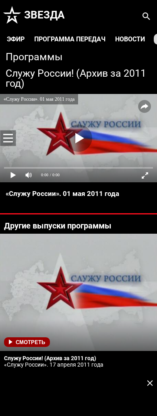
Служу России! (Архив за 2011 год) (76, 78)
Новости (130, 39)
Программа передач (69, 39)
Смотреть (30, 342)
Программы (34, 57)
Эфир (16, 39)
